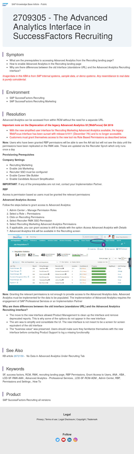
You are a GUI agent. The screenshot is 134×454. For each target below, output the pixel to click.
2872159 (19, 356)
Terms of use (51, 419)
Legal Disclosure (67, 419)
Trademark (92, 419)
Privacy (40, 419)
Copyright (81, 419)
